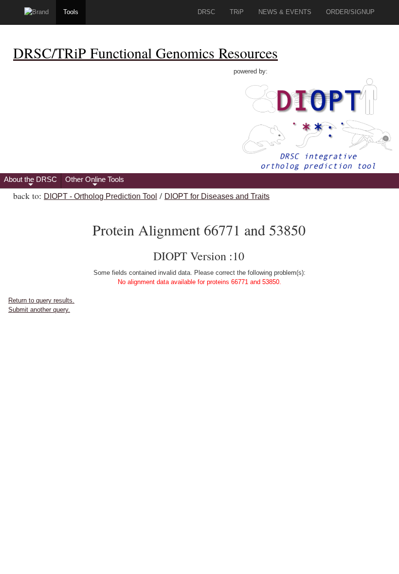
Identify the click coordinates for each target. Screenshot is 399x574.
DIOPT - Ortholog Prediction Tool (100, 196)
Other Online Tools (94, 181)
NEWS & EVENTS (284, 12)
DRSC (206, 12)
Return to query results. (41, 300)
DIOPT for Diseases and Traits (217, 196)
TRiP (237, 12)
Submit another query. (39, 309)
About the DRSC (30, 181)
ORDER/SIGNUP (350, 12)
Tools (70, 12)
